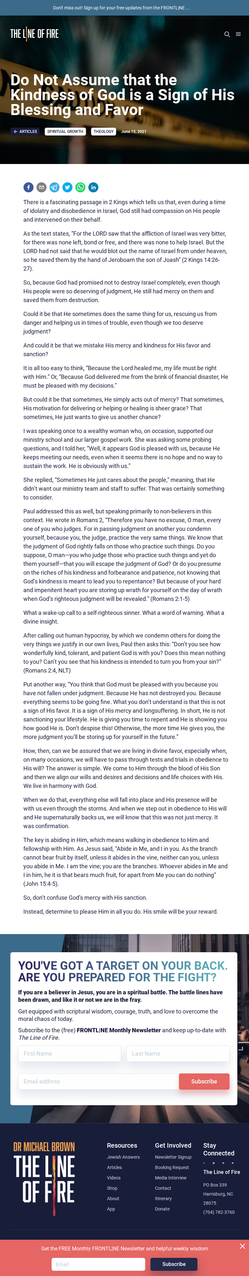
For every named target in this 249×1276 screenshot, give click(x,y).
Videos (114, 1177)
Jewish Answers (123, 1157)
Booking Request (172, 1167)
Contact (163, 1188)
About (113, 1198)
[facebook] (28, 187)
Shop (112, 1188)
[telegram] (54, 187)
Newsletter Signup (173, 1157)
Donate (162, 1209)
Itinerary (163, 1198)
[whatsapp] (80, 187)
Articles (114, 1167)
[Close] (242, 1246)
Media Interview (171, 1177)
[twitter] (67, 187)
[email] (41, 187)
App (111, 1209)
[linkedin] (93, 187)
